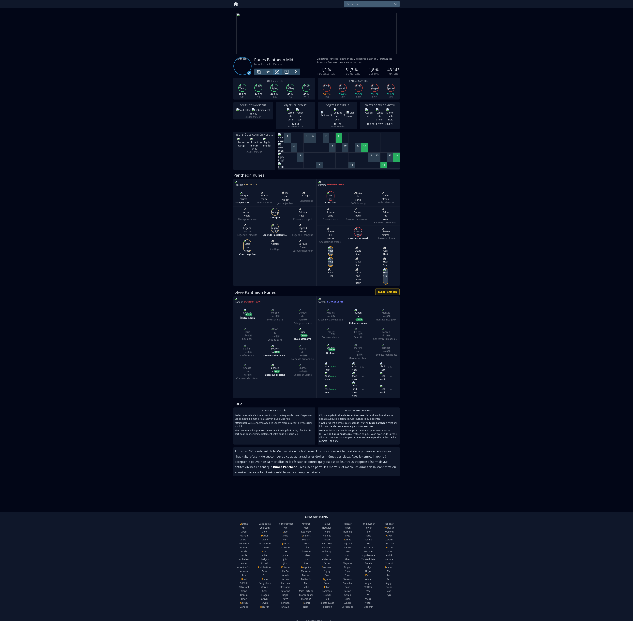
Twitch (368, 563)
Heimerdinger (285, 523)
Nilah (327, 539)
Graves (265, 598)
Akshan (244, 535)
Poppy (326, 571)
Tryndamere (368, 555)
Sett (348, 551)
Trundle (368, 551)
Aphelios (244, 559)
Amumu (244, 547)
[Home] (235, 3)
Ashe (244, 563)
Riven (348, 527)
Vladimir (368, 606)
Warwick (389, 527)
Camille (244, 606)
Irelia (285, 535)
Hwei (285, 527)
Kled (306, 527)
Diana (264, 539)
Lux (306, 563)
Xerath (389, 539)
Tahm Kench (368, 523)
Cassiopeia (265, 523)
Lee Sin (306, 539)
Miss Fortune (306, 590)
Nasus (326, 523)
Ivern (285, 539)
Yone (389, 551)
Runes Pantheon (387, 291)
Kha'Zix (285, 606)
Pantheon (326, 567)
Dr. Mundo (265, 543)
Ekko (264, 551)
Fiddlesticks (264, 567)
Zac (389, 571)
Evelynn (264, 559)
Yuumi (389, 563)
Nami (306, 606)
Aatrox (244, 523)
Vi (368, 594)
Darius (264, 535)
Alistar (243, 539)
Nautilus (327, 527)
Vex (368, 590)
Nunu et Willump (327, 549)
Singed (347, 567)
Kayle (285, 594)
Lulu (306, 559)
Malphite (306, 567)
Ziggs (389, 583)
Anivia (244, 551)
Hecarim (264, 606)
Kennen (285, 602)
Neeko (326, 531)
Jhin (285, 559)
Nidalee (327, 535)
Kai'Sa (285, 571)
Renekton (327, 606)
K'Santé (285, 567)
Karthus (285, 583)
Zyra (389, 594)
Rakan (326, 587)
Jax (285, 551)
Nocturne (327, 543)
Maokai (306, 575)
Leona (306, 543)
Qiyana (327, 579)
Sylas (347, 598)
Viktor (368, 602)
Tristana (368, 547)
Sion (347, 571)
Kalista (285, 575)
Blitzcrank (244, 587)
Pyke (326, 575)
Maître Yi (306, 579)
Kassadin (285, 587)
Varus (368, 575)
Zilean (389, 587)
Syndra (347, 602)
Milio (306, 587)
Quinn (326, 583)
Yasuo (389, 547)
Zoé (389, 590)
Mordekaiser (306, 594)
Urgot (368, 571)
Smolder (347, 583)
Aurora (244, 571)
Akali (244, 531)
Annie (244, 555)
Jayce (285, 555)
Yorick (389, 555)
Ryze (347, 535)
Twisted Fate (368, 559)
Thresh (368, 543)
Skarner (347, 579)
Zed (389, 575)
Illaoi (285, 531)
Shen (347, 559)
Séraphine (347, 606)
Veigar (368, 583)
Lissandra (306, 551)
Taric (368, 535)
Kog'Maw (306, 531)
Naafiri (306, 602)
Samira (347, 539)
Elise (264, 555)
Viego (368, 598)
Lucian (306, 555)
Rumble (347, 531)
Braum (244, 594)
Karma (285, 579)
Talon (368, 531)
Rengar (348, 523)
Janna (285, 543)
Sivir (347, 575)
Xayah (389, 535)
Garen (264, 587)
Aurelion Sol (244, 567)
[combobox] (372, 4)
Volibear (389, 523)
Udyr (368, 567)
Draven (265, 547)
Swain (347, 594)
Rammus (327, 590)
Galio (265, 579)
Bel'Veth (244, 583)
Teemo (368, 539)
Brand (244, 590)
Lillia (306, 547)
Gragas (265, 594)
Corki (265, 531)
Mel (306, 583)
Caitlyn (244, 602)
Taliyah (368, 527)
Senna (347, 547)
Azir (244, 575)
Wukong (389, 531)
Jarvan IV (285, 547)
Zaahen (389, 567)
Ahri (244, 527)
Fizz (265, 575)
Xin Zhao (389, 543)
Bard (244, 579)
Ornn (327, 563)
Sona (347, 587)
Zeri (389, 579)
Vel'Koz (368, 587)
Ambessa (244, 543)
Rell (327, 598)
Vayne (368, 579)
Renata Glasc (327, 602)
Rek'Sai (327, 594)
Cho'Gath (265, 527)
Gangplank (265, 583)
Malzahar (306, 571)
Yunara (389, 559)
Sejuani (348, 543)
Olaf (327, 555)
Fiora (264, 571)
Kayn (285, 598)
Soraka (347, 590)
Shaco (347, 555)
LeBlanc (306, 535)
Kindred (306, 523)
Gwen (265, 602)
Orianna (326, 559)
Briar (244, 598)
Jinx (285, 563)
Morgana (306, 598)
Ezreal (264, 563)
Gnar (264, 590)
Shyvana (347, 563)
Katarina (285, 590)
